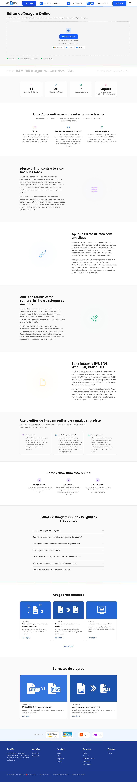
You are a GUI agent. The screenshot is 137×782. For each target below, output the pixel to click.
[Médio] (118, 71)
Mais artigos (68, 646)
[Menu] (130, 3)
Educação (35, 753)
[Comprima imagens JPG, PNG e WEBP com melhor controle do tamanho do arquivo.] (91, 3)
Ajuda (59, 753)
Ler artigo (25, 638)
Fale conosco (87, 764)
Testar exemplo (74, 44)
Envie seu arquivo (68, 36)
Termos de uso (44, 774)
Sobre (85, 753)
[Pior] (114, 71)
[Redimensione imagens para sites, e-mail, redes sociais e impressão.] (88, 3)
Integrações (36, 756)
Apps (31, 3)
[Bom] (120, 71)
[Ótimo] (121, 71)
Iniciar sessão (102, 3)
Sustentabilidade (88, 759)
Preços (110, 753)
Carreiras (86, 756)
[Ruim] (116, 71)
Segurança (86, 761)
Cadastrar (119, 3)
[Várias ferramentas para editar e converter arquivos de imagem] (11, 3)
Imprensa (60, 759)
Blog (59, 756)
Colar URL (63, 44)
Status (59, 761)
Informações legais (78, 774)
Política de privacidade (60, 774)
